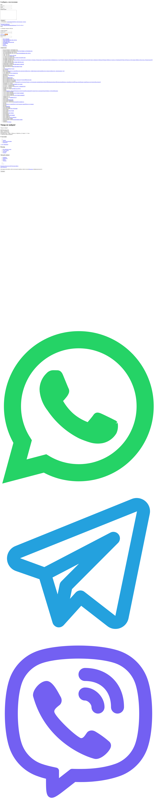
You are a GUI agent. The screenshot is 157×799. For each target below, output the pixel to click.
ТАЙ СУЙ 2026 (13, 55)
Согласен (2, 171)
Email (1, 7)
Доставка (2, 24)
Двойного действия (10, 90)
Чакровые (56, 90)
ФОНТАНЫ (10, 99)
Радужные (33, 90)
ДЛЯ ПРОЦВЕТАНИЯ (17, 119)
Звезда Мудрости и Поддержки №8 (130, 59)
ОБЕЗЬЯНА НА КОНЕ (17, 84)
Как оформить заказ (7, 149)
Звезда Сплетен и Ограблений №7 (115, 59)
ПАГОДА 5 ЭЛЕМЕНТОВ (19, 86)
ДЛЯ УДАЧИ (11, 110)
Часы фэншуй (98, 82)
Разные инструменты (90, 82)
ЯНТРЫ (8, 106)
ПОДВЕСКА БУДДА (16, 88)
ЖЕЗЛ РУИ (10, 77)
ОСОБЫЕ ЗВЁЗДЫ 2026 (18, 62)
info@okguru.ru (3, 167)
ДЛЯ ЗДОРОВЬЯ (13, 108)
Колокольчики (59, 82)
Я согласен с (14, 21)
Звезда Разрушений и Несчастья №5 (83, 59)
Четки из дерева (9, 104)
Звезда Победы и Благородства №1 (21, 59)
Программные (28, 90)
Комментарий (3, 9)
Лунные (23, 90)
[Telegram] (78, 641)
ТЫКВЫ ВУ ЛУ (13, 97)
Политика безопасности (5, 166)
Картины (7, 68)
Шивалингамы (28, 79)
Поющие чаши (83, 82)
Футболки (9, 121)
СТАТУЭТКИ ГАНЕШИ (18, 93)
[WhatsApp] (78, 484)
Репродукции (11, 68)
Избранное (10, 25)
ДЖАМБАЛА (12, 75)
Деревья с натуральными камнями (33, 82)
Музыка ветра (77, 82)
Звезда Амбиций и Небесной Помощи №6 (99, 59)
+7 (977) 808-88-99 (4, 25)
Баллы (4, 159)
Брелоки (17, 82)
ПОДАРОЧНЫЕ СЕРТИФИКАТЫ (25, 51)
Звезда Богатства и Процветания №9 (145, 59)
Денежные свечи (18, 90)
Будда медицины (22, 82)
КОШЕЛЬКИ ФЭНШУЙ (18, 64)
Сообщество (7, 24)
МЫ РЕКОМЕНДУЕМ (17, 66)
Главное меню (3, 47)
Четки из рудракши (30, 104)
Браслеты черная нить (46, 70)
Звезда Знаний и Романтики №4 (68, 59)
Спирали (23, 79)
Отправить (3, 20)
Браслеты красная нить (21, 70)
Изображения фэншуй (51, 82)
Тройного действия (50, 90)
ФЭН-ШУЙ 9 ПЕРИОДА (18, 101)
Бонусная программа (7, 141)
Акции (4, 140)
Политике (31, 169)
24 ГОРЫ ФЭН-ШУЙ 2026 (20, 57)
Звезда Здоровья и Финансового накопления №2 (39, 59)
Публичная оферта (14, 166)
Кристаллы (71, 82)
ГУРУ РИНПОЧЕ (14, 73)
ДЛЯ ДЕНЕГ (11, 113)
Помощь (4, 160)
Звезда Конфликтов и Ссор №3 (55, 59)
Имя (1, 4)
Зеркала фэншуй (43, 82)
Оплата (4, 152)
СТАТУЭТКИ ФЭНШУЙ (19, 95)
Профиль (5, 157)
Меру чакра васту (17, 79)
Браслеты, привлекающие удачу (58, 70)
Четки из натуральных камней (19, 104)
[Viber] (78, 797)
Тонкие (44, 90)
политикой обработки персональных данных (16, 21)
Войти (6, 34)
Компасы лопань (65, 82)
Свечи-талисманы (39, 90)
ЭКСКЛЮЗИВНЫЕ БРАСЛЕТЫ (24, 53)
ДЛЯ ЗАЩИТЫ (13, 117)
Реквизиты (5, 142)
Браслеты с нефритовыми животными (34, 70)
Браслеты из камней (12, 70)
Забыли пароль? (2, 34)
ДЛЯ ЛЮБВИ (12, 115)
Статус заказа (6, 150)
